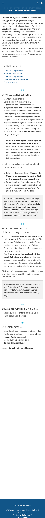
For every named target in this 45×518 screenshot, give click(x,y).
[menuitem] (16, 8)
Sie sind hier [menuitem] (8, 8)
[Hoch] (22, 90)
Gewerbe (17, 8)
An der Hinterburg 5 (24, 515)
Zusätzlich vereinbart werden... (17, 79)
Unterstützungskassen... (14, 70)
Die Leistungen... (11, 82)
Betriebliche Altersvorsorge (31, 8)
